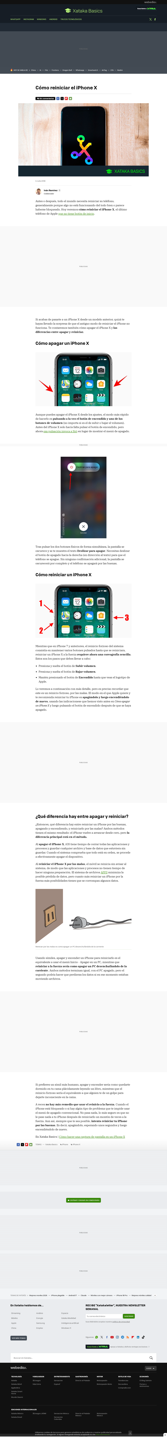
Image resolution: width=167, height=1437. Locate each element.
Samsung (40, 1323)
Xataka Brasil (16, 1417)
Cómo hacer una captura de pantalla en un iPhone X (92, 1136)
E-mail (70, 98)
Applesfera (15, 1387)
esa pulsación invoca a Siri (60, 431)
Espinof (57, 1384)
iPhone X (76, 1144)
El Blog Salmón (146, 1380)
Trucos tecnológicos (71, 19)
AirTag (104, 70)
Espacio (64, 1313)
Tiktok (143, 1337)
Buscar (151, 1357)
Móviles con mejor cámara (102, 1295)
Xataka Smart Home (16, 1392)
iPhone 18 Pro (122, 1295)
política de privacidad (121, 1321)
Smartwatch (93, 70)
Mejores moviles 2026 (38, 1295)
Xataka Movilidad (68, 1318)
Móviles (14, 1318)
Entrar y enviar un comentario (84, 1200)
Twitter (150, 19)
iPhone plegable (58, 1295)
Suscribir (128, 1316)
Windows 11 (66, 1328)
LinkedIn (138, 1337)
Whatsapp (80, 70)
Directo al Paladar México (82, 1414)
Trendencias (123, 1380)
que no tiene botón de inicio (76, 213)
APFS (104, 872)
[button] (52, 190)
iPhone (65, 1144)
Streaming (15, 1313)
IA (40, 70)
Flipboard (66, 98)
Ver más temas (18, 1338)
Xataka (14, 1380)
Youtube (112, 1337)
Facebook (155, 19)
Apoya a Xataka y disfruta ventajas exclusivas (128, 1347)
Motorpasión (102, 1380)
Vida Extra (37, 1384)
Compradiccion (124, 1387)
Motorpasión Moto (104, 1384)
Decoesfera (123, 1384)
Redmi (120, 70)
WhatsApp (15, 19)
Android (53, 19)
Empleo (39, 1328)
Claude (84, 1295)
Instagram (28, 19)
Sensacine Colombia (58, 1418)
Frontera (55, 70)
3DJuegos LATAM (39, 1413)
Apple (13, 1323)
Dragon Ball (67, 70)
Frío (46, 70)
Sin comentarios (47, 98)
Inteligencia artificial (70, 1323)
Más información (103, 1434)
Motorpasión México (102, 1414)
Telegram (122, 1337)
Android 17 (73, 1295)
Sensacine (58, 1380)
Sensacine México (61, 1413)
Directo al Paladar (82, 1380)
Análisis (39, 1313)
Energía (39, 1318)
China (33, 70)
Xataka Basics (83, 10)
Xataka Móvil (16, 1384)
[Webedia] (150, 2)
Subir (148, 1368)
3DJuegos (37, 1380)
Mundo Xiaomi (17, 1397)
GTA (112, 70)
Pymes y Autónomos (144, 1385)
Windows (41, 19)
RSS (128, 1337)
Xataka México (17, 1413)
